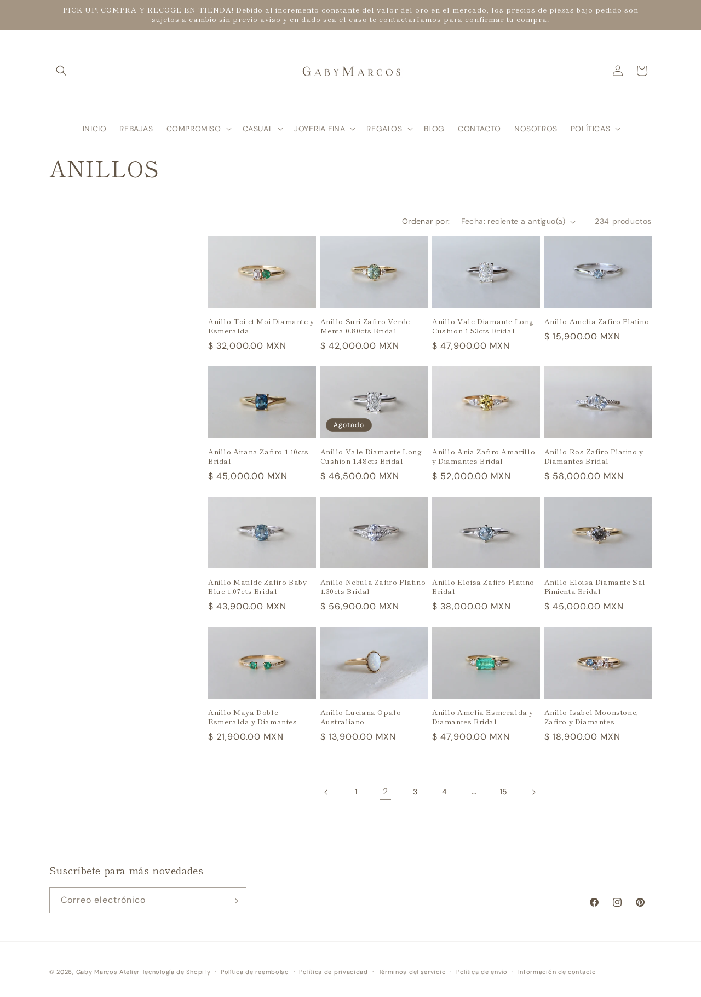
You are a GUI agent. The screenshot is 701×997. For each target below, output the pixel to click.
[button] (61, 71)
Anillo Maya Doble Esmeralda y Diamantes (252, 717)
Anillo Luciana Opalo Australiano (360, 717)
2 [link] (385, 791)
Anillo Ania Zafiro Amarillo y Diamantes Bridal (483, 456)
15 (504, 792)
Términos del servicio (412, 971)
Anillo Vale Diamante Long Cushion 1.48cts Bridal (371, 456)
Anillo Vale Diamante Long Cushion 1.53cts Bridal (483, 326)
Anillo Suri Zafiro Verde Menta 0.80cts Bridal (365, 326)
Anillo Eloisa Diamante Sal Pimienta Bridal (595, 587)
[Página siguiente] (533, 792)
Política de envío (482, 971)
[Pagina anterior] (326, 792)
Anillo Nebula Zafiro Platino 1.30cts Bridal (373, 587)
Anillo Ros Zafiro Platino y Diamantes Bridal (593, 456)
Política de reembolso (255, 971)
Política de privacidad (333, 971)
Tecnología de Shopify (176, 972)
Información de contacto (557, 971)
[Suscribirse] (234, 901)
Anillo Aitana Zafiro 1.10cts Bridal (258, 456)
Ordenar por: (426, 221)
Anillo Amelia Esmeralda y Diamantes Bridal (482, 717)
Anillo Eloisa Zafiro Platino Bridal (483, 587)
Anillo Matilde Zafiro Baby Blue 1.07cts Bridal (257, 587)
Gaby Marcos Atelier (108, 972)
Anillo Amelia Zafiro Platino (597, 321)
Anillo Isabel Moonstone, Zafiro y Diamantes (591, 717)
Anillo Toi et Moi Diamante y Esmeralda (261, 326)
